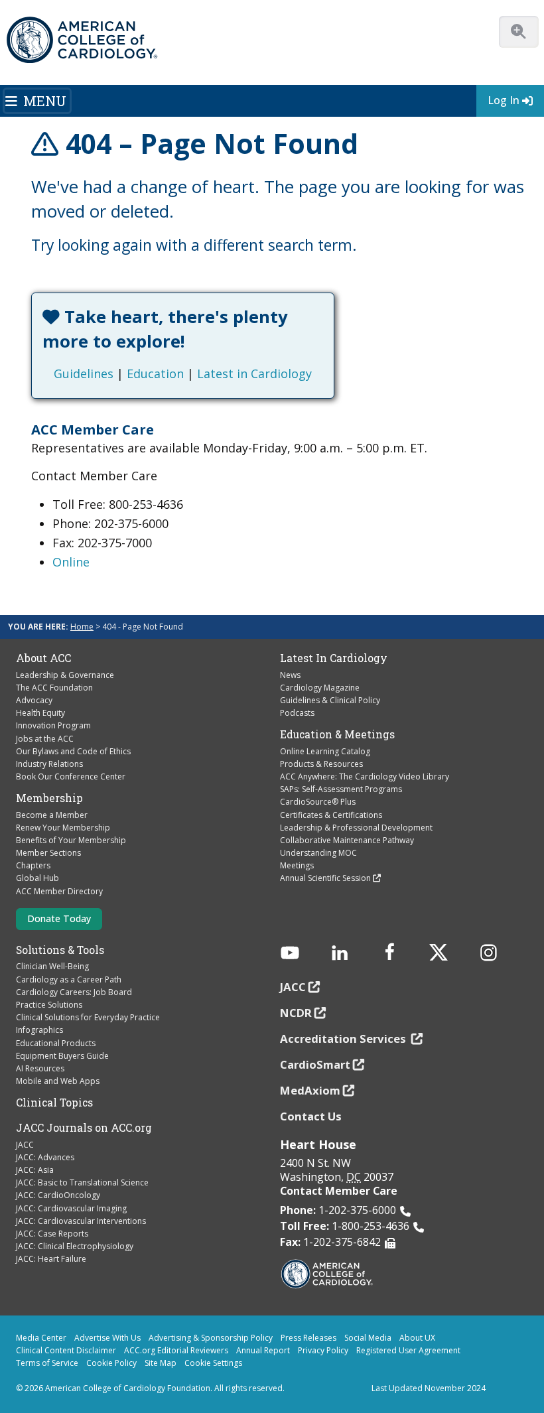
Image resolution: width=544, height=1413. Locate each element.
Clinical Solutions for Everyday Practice (88, 1017)
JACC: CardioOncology (58, 1195)
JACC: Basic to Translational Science (82, 1182)
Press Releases (308, 1337)
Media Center (41, 1337)
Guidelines (83, 373)
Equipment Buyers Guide (62, 1055)
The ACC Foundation (54, 687)
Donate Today (59, 918)
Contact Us (311, 1116)
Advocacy (34, 700)
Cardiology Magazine (320, 687)
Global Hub (37, 878)
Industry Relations (49, 764)
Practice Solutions (49, 1004)
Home (82, 626)
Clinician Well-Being (52, 966)
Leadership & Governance (65, 675)
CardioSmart (315, 1064)
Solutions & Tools (60, 950)
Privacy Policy (323, 1350)
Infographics (39, 1030)
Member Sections (48, 852)
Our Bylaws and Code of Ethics (73, 751)
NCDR (296, 1012)
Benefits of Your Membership (71, 840)
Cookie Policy (111, 1363)
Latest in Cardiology (254, 373)
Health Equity (40, 712)
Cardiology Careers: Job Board (74, 992)
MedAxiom (310, 1090)
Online (71, 562)
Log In (503, 100)
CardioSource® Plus (318, 801)
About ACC (43, 658)
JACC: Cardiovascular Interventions (81, 1221)
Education (155, 373)
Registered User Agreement (408, 1350)
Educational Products (56, 1043)
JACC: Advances (45, 1157)
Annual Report (263, 1350)
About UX (417, 1337)
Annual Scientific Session (325, 878)
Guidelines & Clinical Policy (330, 700)
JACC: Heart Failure (51, 1258)
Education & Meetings (337, 734)
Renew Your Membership (63, 827)
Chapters (33, 865)
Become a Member (52, 815)
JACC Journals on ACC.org (84, 1127)
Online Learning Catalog (325, 751)
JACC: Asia (35, 1170)
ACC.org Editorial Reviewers (176, 1350)
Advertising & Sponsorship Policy (211, 1337)
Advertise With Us (107, 1337)
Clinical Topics (54, 1102)
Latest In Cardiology (333, 658)
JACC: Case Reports (52, 1233)
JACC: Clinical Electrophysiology (74, 1246)
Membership (49, 798)
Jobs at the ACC (45, 738)
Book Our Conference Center (70, 776)
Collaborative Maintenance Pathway (347, 840)
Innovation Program (53, 725)
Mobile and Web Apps (58, 1081)
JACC (25, 1144)
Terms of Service (47, 1363)
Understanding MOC (318, 852)
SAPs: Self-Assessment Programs (341, 789)
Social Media (367, 1337)
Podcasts (297, 712)
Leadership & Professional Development (356, 827)
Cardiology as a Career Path (68, 979)
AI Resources (40, 1068)
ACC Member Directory (59, 891)
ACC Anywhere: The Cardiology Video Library (364, 776)
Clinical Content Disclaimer (66, 1350)
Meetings (297, 865)
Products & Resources (321, 764)
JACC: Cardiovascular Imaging (71, 1208)
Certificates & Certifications (331, 815)
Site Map (160, 1363)
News (290, 675)
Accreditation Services (344, 1038)
